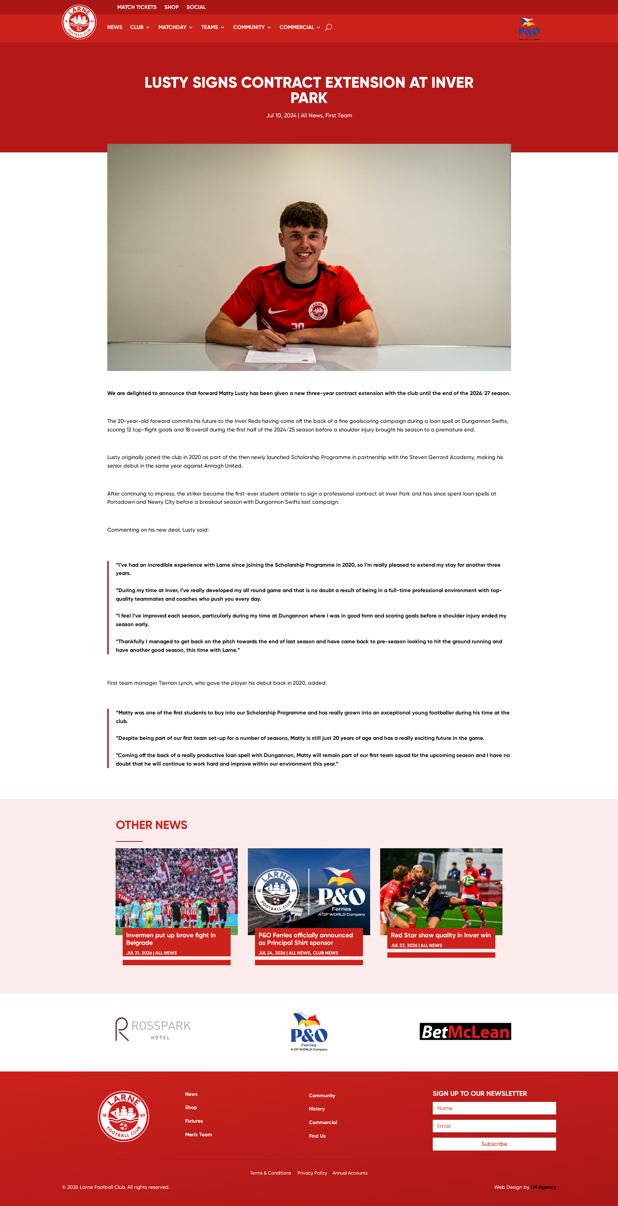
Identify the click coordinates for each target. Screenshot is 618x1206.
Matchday (172, 27)
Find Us (317, 1136)
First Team (338, 115)
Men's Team (198, 1135)
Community (249, 27)
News (114, 27)
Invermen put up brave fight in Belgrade (171, 939)
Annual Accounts (350, 1173)
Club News (325, 953)
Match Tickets (137, 7)
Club (136, 27)
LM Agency (543, 1187)
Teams (209, 27)
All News (312, 115)
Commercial (297, 27)
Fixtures (194, 1121)
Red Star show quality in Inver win (441, 935)
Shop (172, 7)
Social (196, 7)
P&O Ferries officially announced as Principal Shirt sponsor (306, 939)
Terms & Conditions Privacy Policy (289, 1173)
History (317, 1109)
